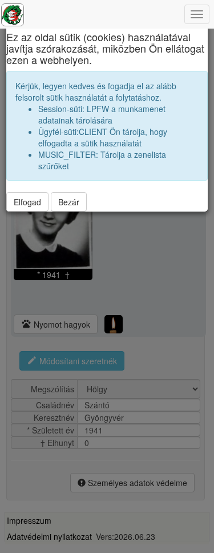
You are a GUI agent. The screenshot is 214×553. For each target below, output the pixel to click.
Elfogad (27, 202)
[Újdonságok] (12, 15)
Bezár (68, 202)
